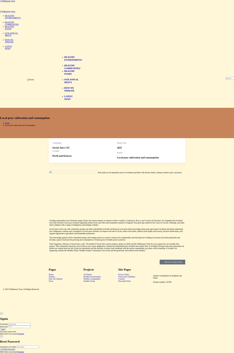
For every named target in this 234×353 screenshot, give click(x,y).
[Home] (30, 80)
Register (21, 334)
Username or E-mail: (8, 347)
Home (7, 123)
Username (4, 324)
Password (3, 327)
